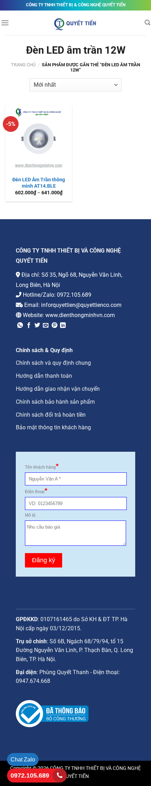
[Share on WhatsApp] (20, 325)
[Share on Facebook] (29, 325)
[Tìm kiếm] (147, 22)
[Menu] (5, 22)
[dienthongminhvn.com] (75, 23)
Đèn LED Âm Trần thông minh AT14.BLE (38, 183)
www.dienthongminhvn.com (80, 315)
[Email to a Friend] (45, 325)
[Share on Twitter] (37, 325)
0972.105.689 (74, 294)
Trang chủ (23, 64)
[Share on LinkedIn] (63, 325)
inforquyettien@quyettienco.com (81, 305)
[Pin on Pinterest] (54, 325)
